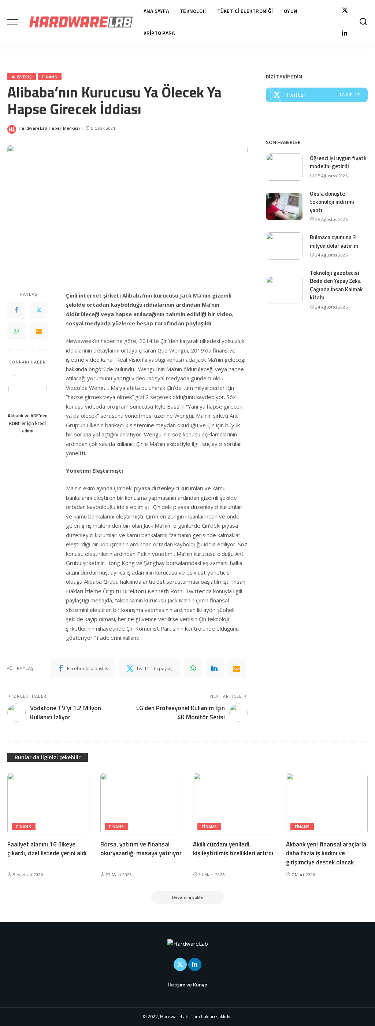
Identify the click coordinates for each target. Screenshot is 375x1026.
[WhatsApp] (16, 331)
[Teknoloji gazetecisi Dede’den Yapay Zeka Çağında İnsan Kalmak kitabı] (284, 289)
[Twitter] (345, 10)
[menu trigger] (18, 22)
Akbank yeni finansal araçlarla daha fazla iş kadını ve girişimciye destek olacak (326, 853)
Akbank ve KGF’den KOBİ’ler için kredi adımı (28, 423)
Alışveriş (21, 77)
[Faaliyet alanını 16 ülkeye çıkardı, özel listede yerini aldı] (48, 803)
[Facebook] (16, 310)
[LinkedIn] (345, 33)
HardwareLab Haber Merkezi (49, 128)
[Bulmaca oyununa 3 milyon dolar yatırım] (284, 246)
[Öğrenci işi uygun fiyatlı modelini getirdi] (284, 167)
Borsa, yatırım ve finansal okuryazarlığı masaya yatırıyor (141, 848)
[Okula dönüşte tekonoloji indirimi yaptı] (284, 206)
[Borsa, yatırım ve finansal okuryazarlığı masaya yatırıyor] (141, 803)
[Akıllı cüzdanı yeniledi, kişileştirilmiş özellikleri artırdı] (234, 803)
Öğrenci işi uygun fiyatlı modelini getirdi (338, 162)
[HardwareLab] (81, 21)
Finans (49, 77)
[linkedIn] (214, 668)
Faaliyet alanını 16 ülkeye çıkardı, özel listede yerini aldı (46, 848)
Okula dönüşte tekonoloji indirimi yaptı (332, 201)
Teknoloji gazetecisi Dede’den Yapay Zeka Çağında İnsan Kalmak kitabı (336, 285)
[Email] (39, 331)
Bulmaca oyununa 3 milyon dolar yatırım (334, 241)
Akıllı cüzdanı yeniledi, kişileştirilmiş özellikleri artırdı (233, 848)
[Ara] (363, 22)
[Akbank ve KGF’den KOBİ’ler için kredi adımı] (27, 389)
